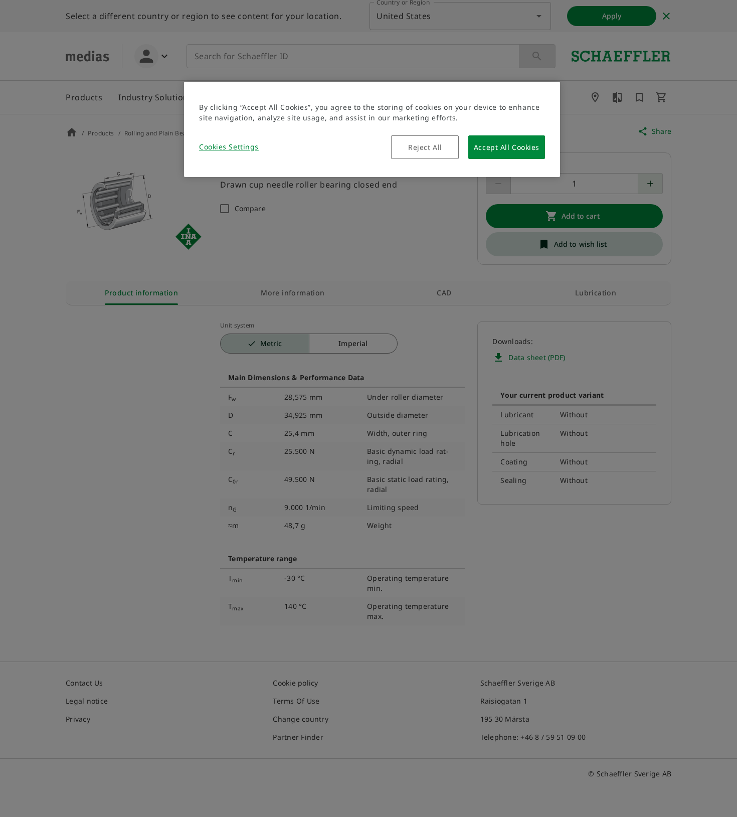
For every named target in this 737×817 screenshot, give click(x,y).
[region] (372, 129)
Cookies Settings (229, 146)
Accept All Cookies (506, 147)
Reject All (425, 147)
